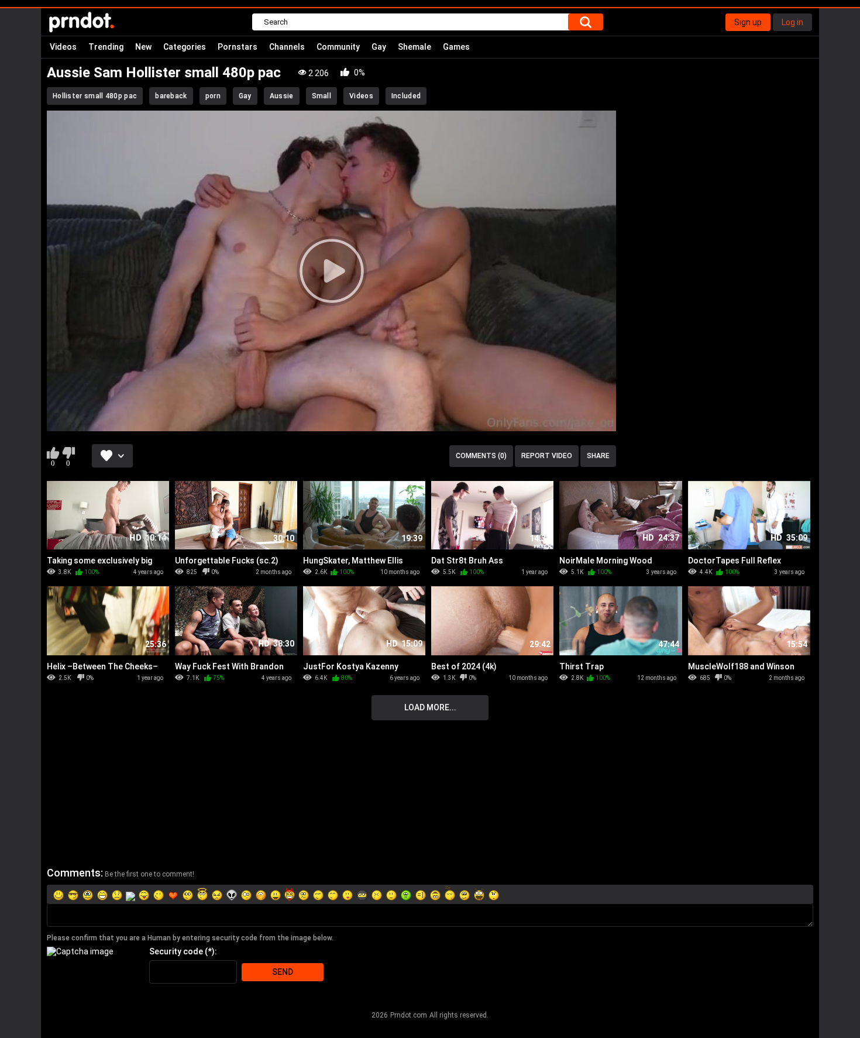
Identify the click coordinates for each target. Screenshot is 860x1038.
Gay (378, 46)
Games (456, 46)
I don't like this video (68, 453)
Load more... (430, 707)
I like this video (53, 453)
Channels (287, 46)
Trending (105, 46)
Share (598, 456)
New (143, 46)
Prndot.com (408, 1015)
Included (406, 96)
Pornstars (237, 46)
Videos (63, 46)
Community (338, 46)
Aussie (282, 96)
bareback (171, 96)
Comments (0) (481, 456)
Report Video (546, 456)
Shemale (414, 46)
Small (322, 96)
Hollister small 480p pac (95, 96)
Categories (184, 46)
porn (213, 96)
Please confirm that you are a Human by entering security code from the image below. (190, 938)
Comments (74, 873)
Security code (176, 951)
